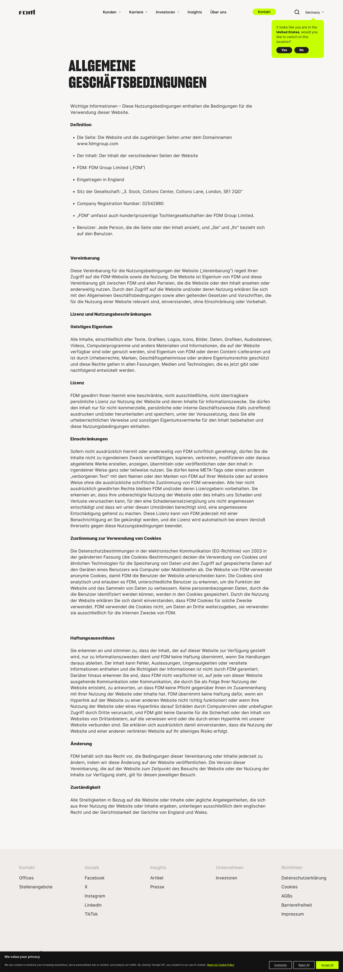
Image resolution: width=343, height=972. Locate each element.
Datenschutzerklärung (303, 878)
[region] (171, 961)
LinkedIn (93, 905)
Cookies (289, 887)
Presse (157, 887)
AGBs (286, 896)
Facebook (95, 878)
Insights (195, 12)
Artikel (156, 878)
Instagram (95, 896)
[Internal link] (27, 11)
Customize (280, 965)
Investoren (226, 878)
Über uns (218, 12)
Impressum (292, 914)
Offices (26, 878)
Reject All (304, 965)
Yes (284, 50)
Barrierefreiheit (296, 905)
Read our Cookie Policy (220, 964)
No (301, 50)
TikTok (91, 914)
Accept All (327, 965)
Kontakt (264, 11)
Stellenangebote (36, 887)
